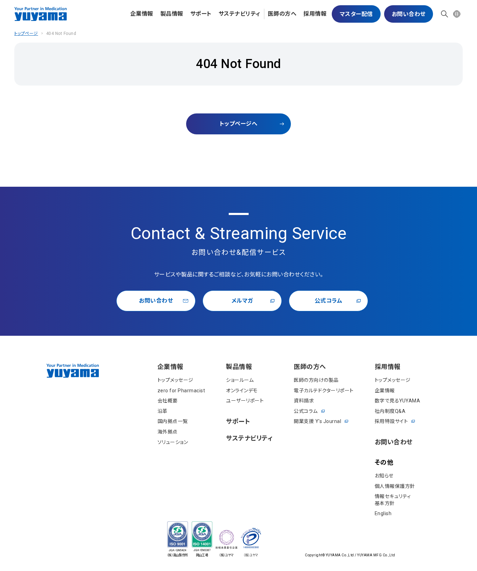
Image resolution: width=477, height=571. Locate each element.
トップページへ (239, 123)
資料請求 (304, 400)
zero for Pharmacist (181, 390)
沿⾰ (162, 411)
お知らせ (384, 476)
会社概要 (167, 400)
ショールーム (240, 380)
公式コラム (329, 300)
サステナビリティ (239, 13)
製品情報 (171, 13)
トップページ (26, 33)
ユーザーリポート (245, 400)
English (383, 513)
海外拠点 (167, 432)
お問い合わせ (409, 14)
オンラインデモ (242, 390)
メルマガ (242, 300)
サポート (201, 13)
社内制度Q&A (390, 411)
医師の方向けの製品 (316, 380)
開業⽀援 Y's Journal (317, 421)
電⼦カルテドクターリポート (324, 390)
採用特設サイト (391, 421)
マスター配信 (356, 14)
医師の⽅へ (282, 13)
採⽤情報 (314, 13)
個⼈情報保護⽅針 (395, 486)
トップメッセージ (175, 380)
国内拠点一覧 (172, 421)
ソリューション (172, 442)
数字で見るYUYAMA (397, 400)
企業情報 (141, 13)
